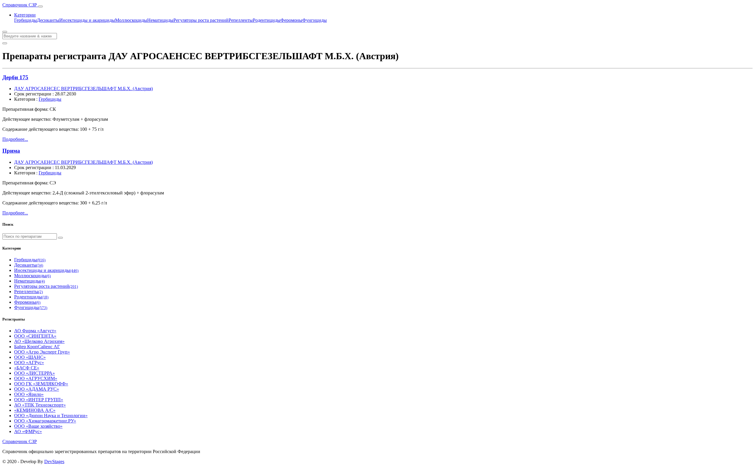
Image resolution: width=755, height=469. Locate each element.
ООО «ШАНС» (30, 357)
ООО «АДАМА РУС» (36, 389)
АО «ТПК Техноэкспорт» (40, 404)
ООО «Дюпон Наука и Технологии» (51, 415)
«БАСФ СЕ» (26, 367)
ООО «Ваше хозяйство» (38, 426)
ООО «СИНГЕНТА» (35, 335)
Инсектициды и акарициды (87, 20)
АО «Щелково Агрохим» (39, 341)
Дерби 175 (15, 77)
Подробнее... (15, 139)
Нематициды (160, 20)
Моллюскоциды (131, 20)
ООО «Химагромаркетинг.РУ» (45, 420)
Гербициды (25, 20)
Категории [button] (25, 14)
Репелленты (241, 20)
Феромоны (291, 20)
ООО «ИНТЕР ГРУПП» (38, 399)
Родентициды (266, 20)
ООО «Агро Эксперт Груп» (42, 351)
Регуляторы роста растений (201, 20)
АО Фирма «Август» (35, 330)
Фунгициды (314, 20)
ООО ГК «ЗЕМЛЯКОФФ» (41, 383)
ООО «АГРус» (29, 362)
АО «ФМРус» (28, 431)
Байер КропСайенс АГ (37, 346)
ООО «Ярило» (29, 394)
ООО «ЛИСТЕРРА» (34, 373)
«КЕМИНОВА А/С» (34, 410)
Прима (11, 151)
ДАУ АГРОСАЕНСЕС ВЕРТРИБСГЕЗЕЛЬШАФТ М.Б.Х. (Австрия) (83, 88)
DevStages (54, 461)
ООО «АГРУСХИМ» (35, 378)
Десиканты (48, 20)
